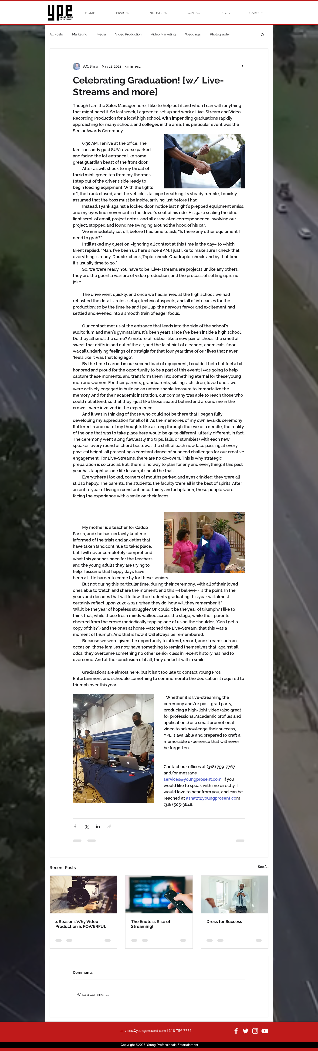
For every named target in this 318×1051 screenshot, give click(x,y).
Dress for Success (224, 921)
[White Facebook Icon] (236, 1035)
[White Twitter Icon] (246, 1035)
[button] (262, 34)
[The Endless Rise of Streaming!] (159, 894)
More (243, 34)
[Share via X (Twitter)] (86, 826)
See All (263, 867)
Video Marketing (163, 34)
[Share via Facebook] (75, 826)
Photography (220, 34)
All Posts (56, 34)
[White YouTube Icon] (265, 1035)
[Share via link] (109, 826)
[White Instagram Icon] (255, 1035)
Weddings (193, 34)
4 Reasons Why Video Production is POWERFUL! (81, 924)
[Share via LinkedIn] (98, 826)
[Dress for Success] (234, 894)
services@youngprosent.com (143, 1034)
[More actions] (242, 66)
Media (101, 34)
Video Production (128, 34)
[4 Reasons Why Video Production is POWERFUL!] (83, 894)
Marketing (79, 34)
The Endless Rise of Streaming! (150, 924)
